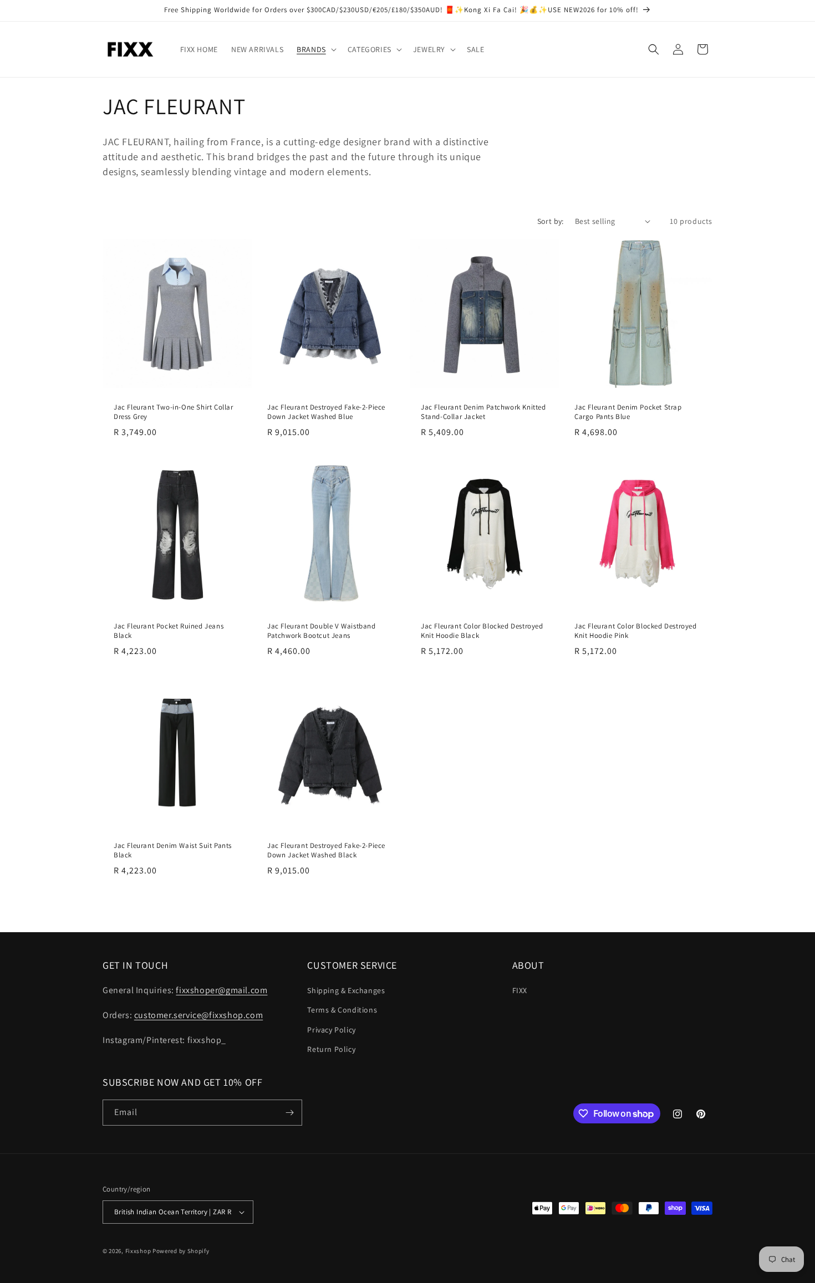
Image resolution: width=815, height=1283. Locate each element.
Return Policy (331, 1049)
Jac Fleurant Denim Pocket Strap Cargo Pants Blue (628, 412)
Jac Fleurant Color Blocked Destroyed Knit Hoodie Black (482, 631)
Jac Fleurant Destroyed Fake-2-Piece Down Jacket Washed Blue (326, 412)
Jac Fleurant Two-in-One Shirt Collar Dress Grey (173, 412)
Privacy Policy (331, 1030)
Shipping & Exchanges (346, 990)
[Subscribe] (289, 1113)
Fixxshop (138, 1251)
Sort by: (550, 221)
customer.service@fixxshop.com (198, 1015)
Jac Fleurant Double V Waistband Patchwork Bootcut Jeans (321, 631)
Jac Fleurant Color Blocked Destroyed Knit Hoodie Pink (635, 631)
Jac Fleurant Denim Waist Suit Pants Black (173, 850)
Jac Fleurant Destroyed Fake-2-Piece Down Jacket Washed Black (326, 850)
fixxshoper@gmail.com (221, 990)
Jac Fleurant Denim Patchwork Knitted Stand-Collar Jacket (483, 412)
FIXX (519, 990)
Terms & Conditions (342, 1010)
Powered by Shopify (181, 1251)
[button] (315, 49)
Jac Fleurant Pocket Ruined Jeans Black (168, 631)
